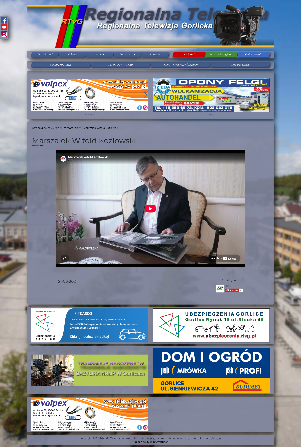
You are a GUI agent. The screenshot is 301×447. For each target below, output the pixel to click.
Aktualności (45, 54)
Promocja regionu (221, 54)
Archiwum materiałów (67, 127)
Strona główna (41, 127)
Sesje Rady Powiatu (120, 64)
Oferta (72, 54)
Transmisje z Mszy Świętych (180, 64)
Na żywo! (189, 54)
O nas (98, 54)
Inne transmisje (240, 64)
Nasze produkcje (61, 64)
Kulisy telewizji (253, 54)
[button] (86, 114)
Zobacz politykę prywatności (151, 441)
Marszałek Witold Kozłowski (100, 127)
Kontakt (154, 54)
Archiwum (126, 54)
